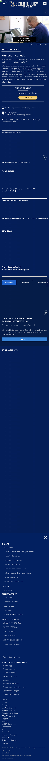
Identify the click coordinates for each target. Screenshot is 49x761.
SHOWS (5, 544)
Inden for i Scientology (13, 556)
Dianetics (6, 680)
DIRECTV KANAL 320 (12, 623)
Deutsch (5, 705)
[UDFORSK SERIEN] (9, 363)
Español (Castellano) (10, 713)
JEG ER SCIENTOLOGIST (11, 50)
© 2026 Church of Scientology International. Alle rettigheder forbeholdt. (24, 748)
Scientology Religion (11, 691)
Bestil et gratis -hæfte (16, 113)
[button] (1, 283)
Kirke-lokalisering (10, 676)
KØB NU (27, 98)
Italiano (5, 721)
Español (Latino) (8, 710)
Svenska (5, 737)
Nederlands (6, 727)
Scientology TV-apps (11, 644)
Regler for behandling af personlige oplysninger (16, 755)
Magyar (5, 718)
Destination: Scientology (13, 560)
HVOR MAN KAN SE (10, 619)
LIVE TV (5, 587)
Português (6, 732)
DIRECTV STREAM (10, 627)
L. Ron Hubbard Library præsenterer (18, 573)
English (4, 700)
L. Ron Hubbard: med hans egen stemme (20, 552)
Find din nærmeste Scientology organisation (22, 108)
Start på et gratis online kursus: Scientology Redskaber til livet (21, 120)
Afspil (26, 339)
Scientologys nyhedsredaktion (15, 687)
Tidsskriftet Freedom (11, 694)
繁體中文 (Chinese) (9, 740)
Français (5, 743)
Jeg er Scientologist (12, 577)
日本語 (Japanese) (9, 724)
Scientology (7, 665)
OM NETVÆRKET (9, 594)
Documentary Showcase (13, 581)
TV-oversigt (7, 590)
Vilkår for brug (6, 750)
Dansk (4, 702)
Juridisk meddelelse (7, 758)
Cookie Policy (6, 753)
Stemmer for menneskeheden (15, 569)
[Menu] (3, 3)
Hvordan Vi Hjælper (11, 683)
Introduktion (8, 597)
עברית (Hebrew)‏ (8, 716)
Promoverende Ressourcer (13, 615)
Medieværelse (9, 606)
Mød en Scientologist (12, 564)
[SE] (40, 385)
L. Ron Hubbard (9, 673)
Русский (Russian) (9, 735)
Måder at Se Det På (11, 602)
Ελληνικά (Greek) (9, 708)
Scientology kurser (10, 669)
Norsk (4, 729)
